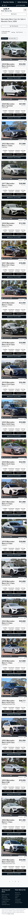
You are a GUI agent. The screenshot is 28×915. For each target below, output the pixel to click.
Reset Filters (4, 38)
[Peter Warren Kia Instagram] (4, 5)
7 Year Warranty (6, 899)
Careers (17, 896)
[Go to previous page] (9, 881)
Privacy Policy (18, 902)
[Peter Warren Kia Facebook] (3, 5)
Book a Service (5, 894)
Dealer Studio (10, 913)
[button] (25, 10)
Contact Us (18, 894)
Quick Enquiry (20, 75)
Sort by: (13, 32)
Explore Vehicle (8, 75)
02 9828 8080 (21, 5)
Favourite (20, 61)
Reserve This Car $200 (15, 78)
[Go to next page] (18, 881)
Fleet (16, 897)
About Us (17, 892)
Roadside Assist (6, 904)
